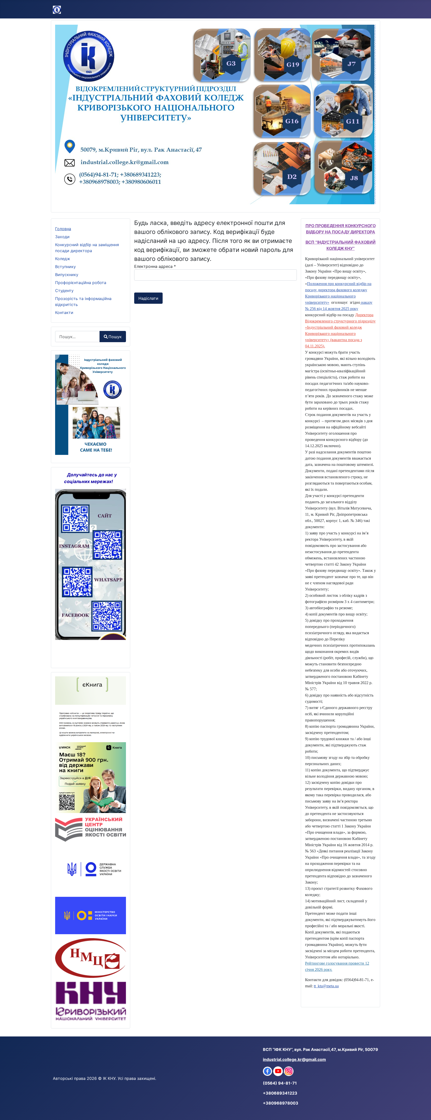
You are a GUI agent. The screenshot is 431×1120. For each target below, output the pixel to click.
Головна (63, 228)
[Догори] (422, 1111)
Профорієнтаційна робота (80, 282)
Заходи (62, 236)
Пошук (115, 336)
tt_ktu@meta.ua (326, 986)
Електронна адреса (155, 266)
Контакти (64, 312)
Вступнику (65, 266)
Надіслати (148, 298)
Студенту (64, 290)
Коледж (62, 258)
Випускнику (66, 274)
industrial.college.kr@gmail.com (294, 1059)
